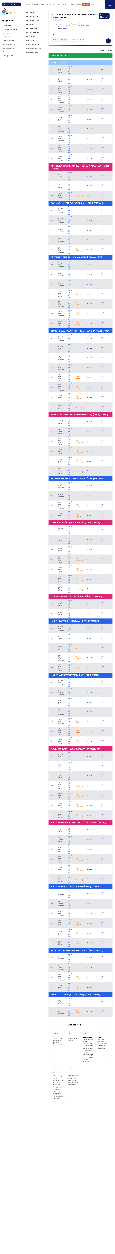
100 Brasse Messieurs (61, 240)
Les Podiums (30, 24)
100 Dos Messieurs (61, 284)
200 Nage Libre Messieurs (61, 628)
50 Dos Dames (60, 540)
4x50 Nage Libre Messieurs (61, 99)
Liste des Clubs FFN (32, 16)
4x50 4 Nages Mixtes (60, 119)
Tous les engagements (77, 39)
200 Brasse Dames (60, 185)
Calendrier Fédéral (8, 52)
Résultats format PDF (32, 44)
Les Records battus (32, 36)
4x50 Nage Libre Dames (60, 70)
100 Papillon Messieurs (61, 358)
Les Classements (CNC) (10, 40)
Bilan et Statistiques (32, 32)
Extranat (110, 5)
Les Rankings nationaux (10, 29)
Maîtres (86, 4)
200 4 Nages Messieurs (61, 367)
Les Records (6, 37)
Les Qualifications (8, 48)
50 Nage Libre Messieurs (61, 210)
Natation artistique (47, 4)
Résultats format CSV (32, 52)
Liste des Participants (33, 20)
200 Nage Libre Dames (60, 421)
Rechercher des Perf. (9, 44)
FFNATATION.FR (12, 4)
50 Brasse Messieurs (61, 230)
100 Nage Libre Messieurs (61, 220)
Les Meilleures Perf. (32, 28)
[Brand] (11, 12)
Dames (55, 39)
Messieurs (64, 39)
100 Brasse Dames (60, 176)
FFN (92, 4)
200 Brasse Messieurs (61, 638)
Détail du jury (30, 40)
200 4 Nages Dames (60, 849)
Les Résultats (7, 25)
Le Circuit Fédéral (8, 33)
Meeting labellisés (8, 56)
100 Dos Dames (60, 549)
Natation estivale (75, 4)
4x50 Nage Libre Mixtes (60, 89)
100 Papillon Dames (60, 775)
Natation (28, 4)
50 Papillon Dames (60, 766)
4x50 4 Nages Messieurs (61, 109)
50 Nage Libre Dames (60, 603)
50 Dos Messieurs (61, 274)
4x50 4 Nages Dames (60, 79)
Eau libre (65, 4)
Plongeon (58, 4)
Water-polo (36, 4)
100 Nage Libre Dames (60, 530)
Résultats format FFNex (33, 48)
